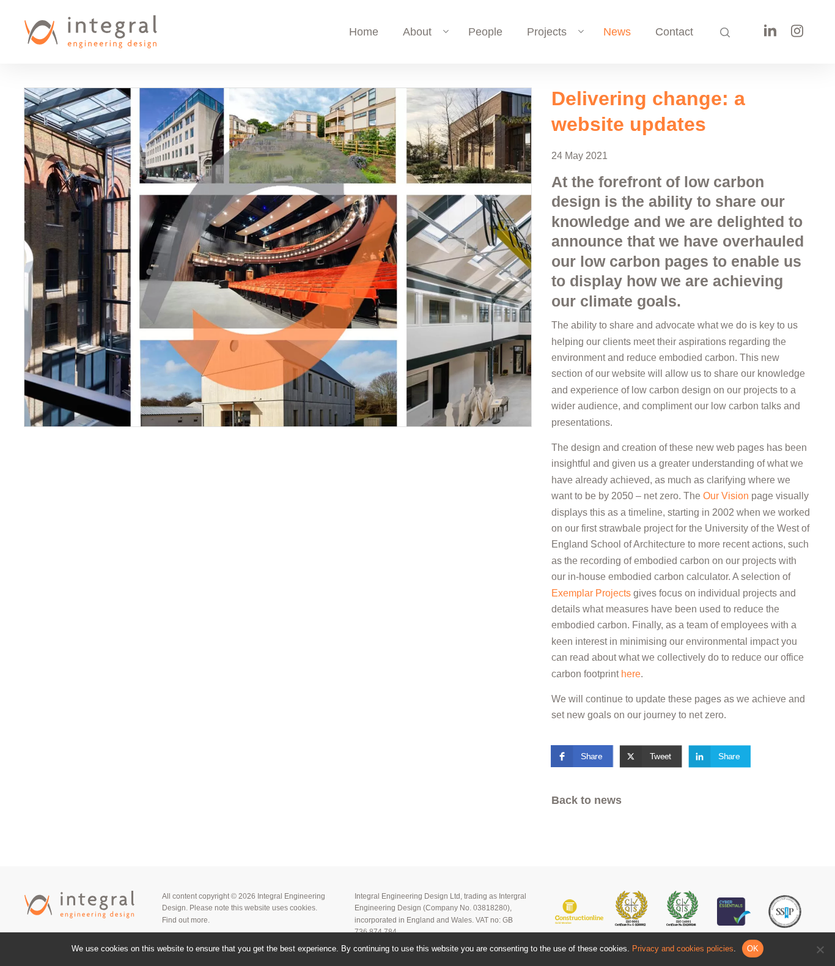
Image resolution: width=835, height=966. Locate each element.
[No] (820, 949)
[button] (582, 756)
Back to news (586, 800)
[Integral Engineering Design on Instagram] (797, 35)
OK (753, 948)
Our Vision (726, 496)
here (631, 674)
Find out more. (186, 920)
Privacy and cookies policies (683, 948)
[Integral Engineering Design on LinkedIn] (770, 35)
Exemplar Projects (591, 593)
